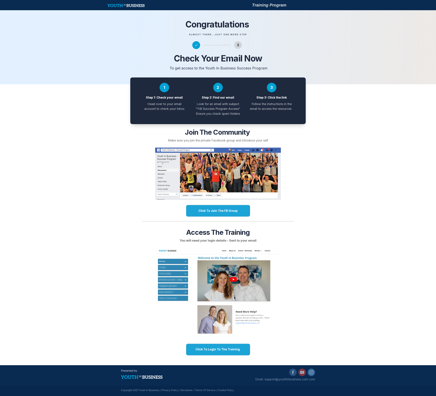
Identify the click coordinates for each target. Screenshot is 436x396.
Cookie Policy (226, 390)
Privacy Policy (170, 390)
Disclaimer (186, 390)
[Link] (293, 372)
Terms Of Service (205, 390)
